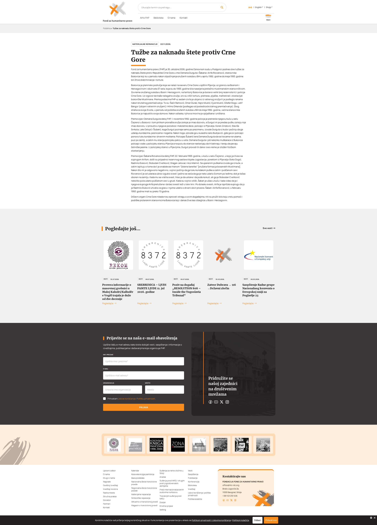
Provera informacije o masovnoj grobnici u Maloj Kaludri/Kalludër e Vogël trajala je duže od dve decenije (117, 292)
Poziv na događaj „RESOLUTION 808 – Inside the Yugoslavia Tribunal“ (186, 290)
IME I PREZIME (108, 355)
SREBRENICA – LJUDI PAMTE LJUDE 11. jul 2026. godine (151, 288)
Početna (107, 28)
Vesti (106, 279)
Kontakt (183, 17)
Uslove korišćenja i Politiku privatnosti (136, 398)
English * (259, 7)
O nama (171, 17)
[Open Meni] (268, 18)
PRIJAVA (143, 407)
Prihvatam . (132, 398)
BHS (250, 7)
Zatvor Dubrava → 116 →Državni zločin (221, 286)
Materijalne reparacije (145, 44)
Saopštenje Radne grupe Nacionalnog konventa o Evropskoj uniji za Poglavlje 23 (258, 290)
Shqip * (269, 7)
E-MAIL (106, 369)
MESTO (147, 383)
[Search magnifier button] (221, 7)
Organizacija (108, 383)
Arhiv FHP (144, 17)
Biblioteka (158, 17)
